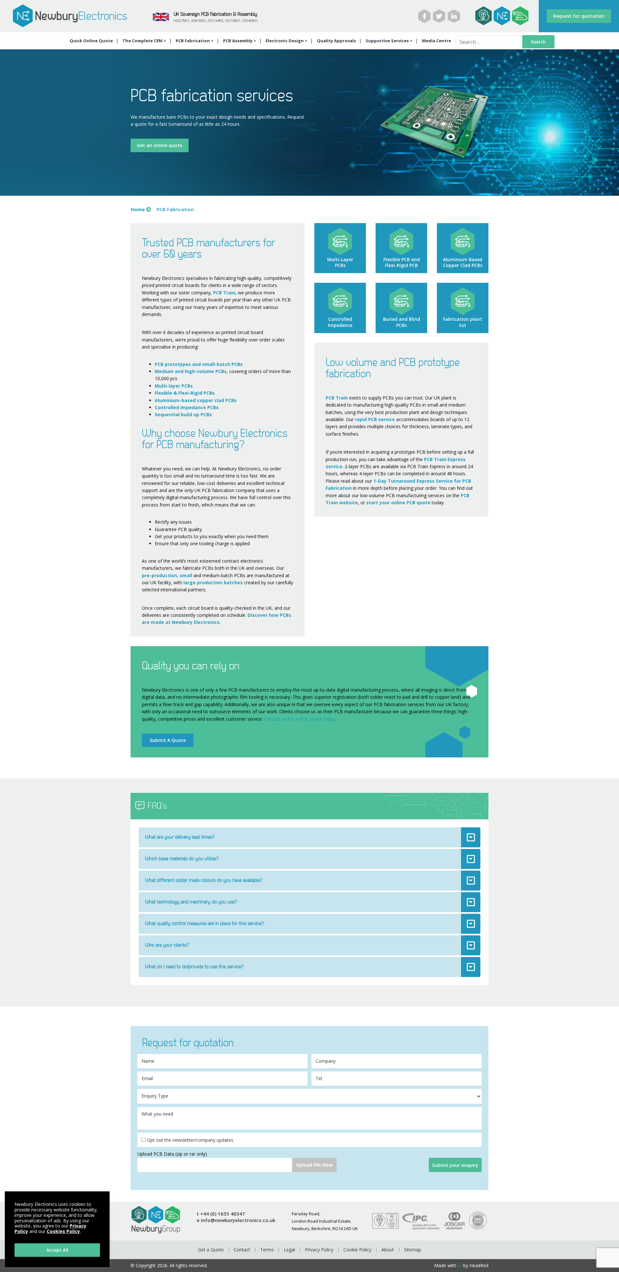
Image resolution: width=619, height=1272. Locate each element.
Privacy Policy (319, 1250)
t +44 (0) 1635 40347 (221, 1213)
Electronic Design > (286, 41)
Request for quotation (578, 16)
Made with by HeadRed (461, 1265)
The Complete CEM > (144, 41)
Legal (289, 1250)
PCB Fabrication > (194, 41)
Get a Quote (211, 1250)
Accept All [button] (57, 1250)
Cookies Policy (63, 1231)
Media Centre (436, 41)
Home (138, 209)
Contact (242, 1250)
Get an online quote (159, 145)
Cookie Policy (357, 1250)
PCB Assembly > (239, 41)
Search (538, 42)
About (387, 1250)
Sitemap (412, 1250)
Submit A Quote (168, 740)
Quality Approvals (336, 41)
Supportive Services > (389, 41)
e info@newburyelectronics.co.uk (236, 1220)
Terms (267, 1250)
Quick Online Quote (91, 41)
